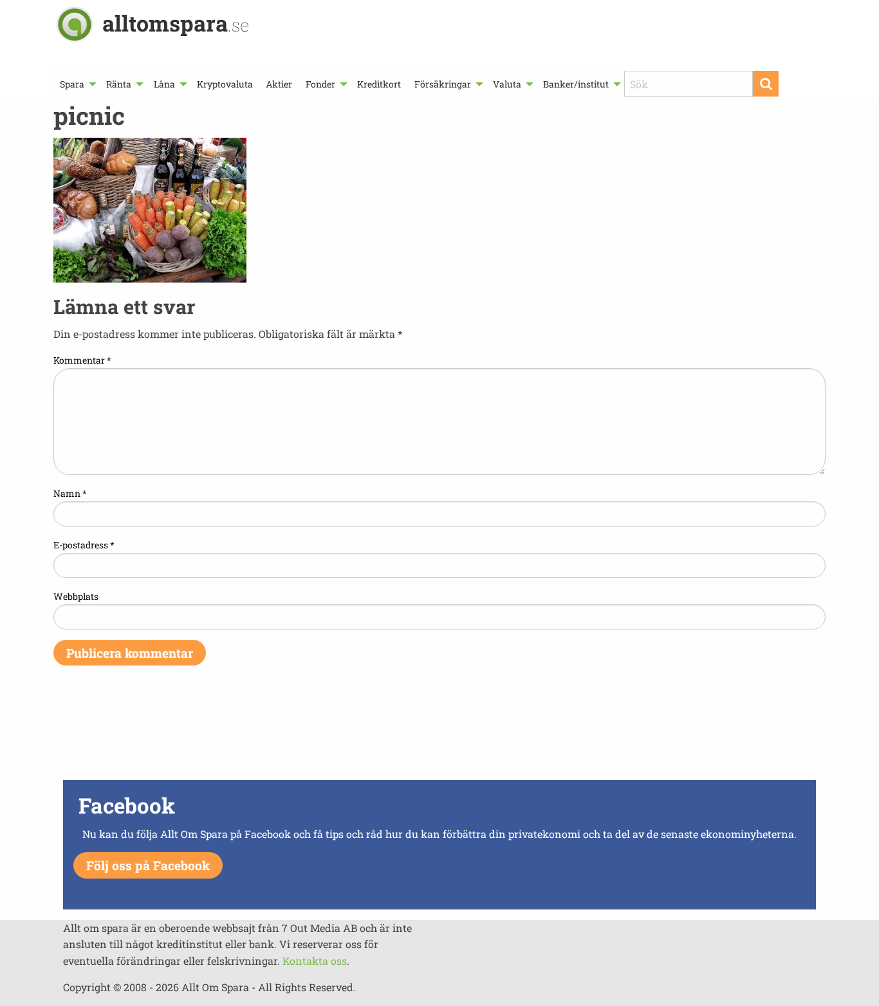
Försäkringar (442, 84)
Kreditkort (379, 84)
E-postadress (84, 545)
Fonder (320, 84)
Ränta (118, 84)
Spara (72, 84)
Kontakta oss (314, 960)
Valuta (507, 84)
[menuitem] (76, 84)
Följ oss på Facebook (148, 865)
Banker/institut (576, 84)
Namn (70, 493)
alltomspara (175, 22)
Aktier (279, 84)
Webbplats (75, 596)
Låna (164, 84)
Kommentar (82, 360)
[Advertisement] (439, 731)
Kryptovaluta (225, 84)
